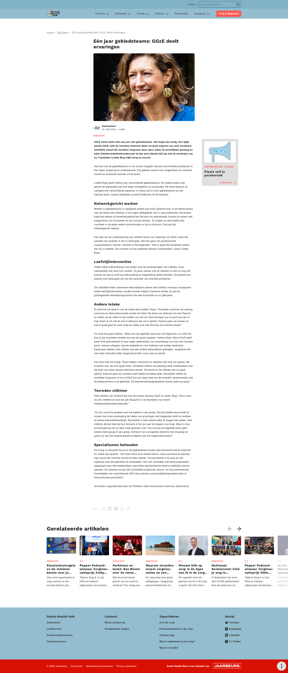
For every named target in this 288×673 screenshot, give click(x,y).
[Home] (53, 13)
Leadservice (54, 629)
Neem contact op (115, 622)
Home (50, 32)
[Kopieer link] (128, 508)
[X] (116, 508)
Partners (160, 13)
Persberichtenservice (60, 635)
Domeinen (121, 13)
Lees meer (226, 182)
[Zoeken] (238, 4)
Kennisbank (181, 13)
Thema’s (100, 13)
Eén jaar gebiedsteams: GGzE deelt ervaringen (99, 32)
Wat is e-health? (168, 648)
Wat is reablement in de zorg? (177, 641)
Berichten (62, 32)
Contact (192, 4)
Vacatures (200, 13)
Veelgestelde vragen (117, 629)
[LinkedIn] (110, 508)
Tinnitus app (166, 635)
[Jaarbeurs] (227, 665)
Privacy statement (126, 666)
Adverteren (53, 622)
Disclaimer (77, 666)
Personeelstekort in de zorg (176, 629)
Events (141, 13)
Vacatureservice (56, 641)
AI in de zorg (167, 622)
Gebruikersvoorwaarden (99, 666)
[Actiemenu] (281, 666)
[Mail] (104, 508)
